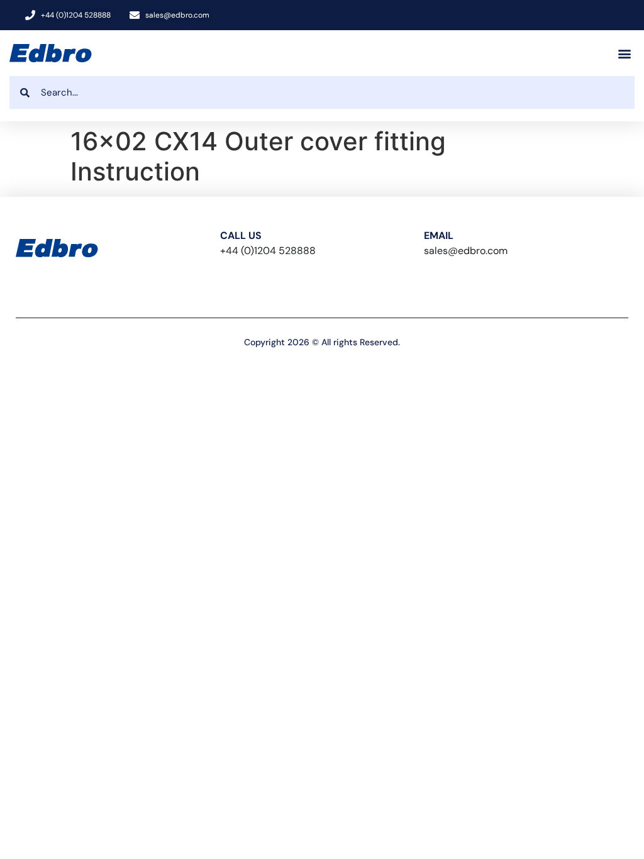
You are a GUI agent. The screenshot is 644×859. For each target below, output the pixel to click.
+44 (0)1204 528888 (268, 250)
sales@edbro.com (466, 250)
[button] (624, 53)
